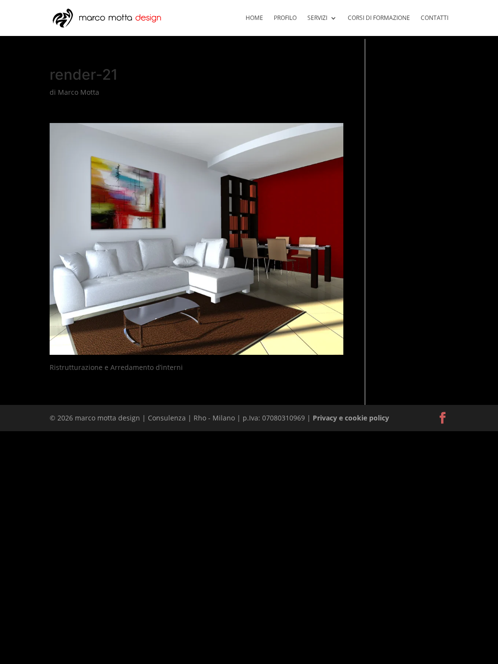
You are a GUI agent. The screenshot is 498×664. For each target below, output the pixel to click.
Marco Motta (78, 92)
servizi (317, 18)
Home (254, 18)
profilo (285, 18)
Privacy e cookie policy (351, 417)
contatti (434, 18)
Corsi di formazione (379, 18)
